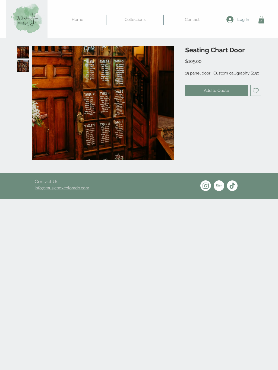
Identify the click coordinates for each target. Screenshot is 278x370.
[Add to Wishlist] (255, 90)
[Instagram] (205, 185)
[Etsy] (219, 185)
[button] (261, 19)
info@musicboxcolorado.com (62, 188)
